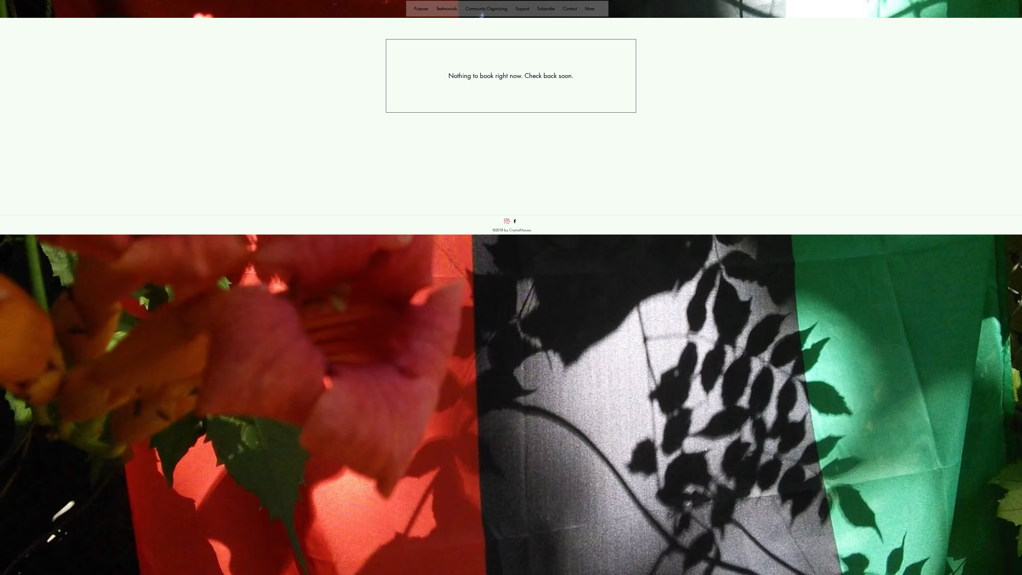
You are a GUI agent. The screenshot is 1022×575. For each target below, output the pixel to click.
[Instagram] (506, 221)
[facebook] (514, 221)
